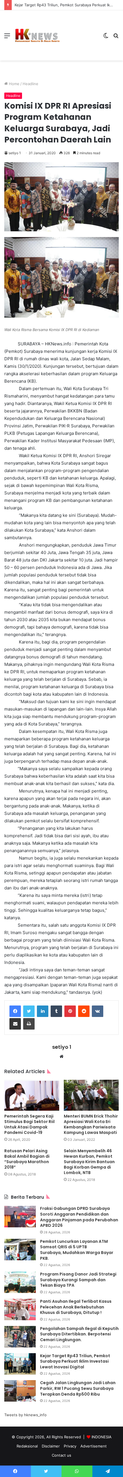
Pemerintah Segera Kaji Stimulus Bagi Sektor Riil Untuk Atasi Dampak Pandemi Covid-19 (29, 1124)
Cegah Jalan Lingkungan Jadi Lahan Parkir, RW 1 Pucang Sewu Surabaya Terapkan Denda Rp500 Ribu (78, 1388)
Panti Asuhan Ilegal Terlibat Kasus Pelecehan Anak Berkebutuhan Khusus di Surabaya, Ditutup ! (76, 1306)
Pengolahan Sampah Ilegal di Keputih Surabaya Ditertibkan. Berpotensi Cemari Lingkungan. (79, 1334)
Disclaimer (51, 1446)
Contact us (61, 1455)
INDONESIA (102, 1437)
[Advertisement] (79, 31)
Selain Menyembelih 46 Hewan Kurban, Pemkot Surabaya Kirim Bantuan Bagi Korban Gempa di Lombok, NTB (89, 1161)
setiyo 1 (15, 153)
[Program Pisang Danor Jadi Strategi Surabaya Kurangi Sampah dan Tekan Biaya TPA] (20, 1282)
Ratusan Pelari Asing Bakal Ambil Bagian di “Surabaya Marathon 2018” (26, 1159)
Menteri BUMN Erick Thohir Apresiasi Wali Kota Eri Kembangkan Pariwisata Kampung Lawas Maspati (91, 1124)
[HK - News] (37, 35)
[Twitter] (29, 1011)
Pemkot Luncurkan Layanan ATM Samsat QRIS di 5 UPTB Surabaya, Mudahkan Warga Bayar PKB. (76, 1250)
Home (13, 83)
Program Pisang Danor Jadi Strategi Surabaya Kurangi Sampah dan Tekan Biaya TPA (78, 1279)
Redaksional (27, 1446)
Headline (30, 83)
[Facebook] (15, 1011)
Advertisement (93, 1446)
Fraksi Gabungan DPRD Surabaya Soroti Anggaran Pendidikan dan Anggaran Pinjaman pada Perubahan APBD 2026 (79, 1217)
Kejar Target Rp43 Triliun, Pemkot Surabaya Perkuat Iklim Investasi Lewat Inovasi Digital (75, 1361)
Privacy (70, 1446)
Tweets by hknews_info (25, 1415)
